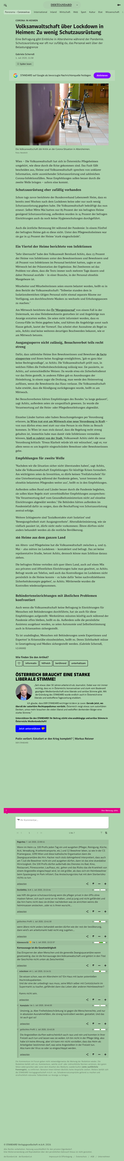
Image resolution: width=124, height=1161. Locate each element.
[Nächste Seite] (37, 833)
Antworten (22, 884)
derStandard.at (25, 1156)
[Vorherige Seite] (21, 833)
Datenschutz (81, 1156)
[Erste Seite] (17, 833)
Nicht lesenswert (99, 884)
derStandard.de (10, 1156)
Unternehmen (104, 1156)
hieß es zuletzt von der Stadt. (45, 438)
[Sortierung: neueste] (106, 833)
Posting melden (93, 884)
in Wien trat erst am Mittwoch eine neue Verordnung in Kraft (66, 421)
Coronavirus (24, 12)
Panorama (10, 12)
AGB (92, 1156)
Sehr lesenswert (105, 884)
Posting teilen (87, 884)
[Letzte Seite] (41, 833)
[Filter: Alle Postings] (101, 833)
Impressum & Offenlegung (60, 1156)
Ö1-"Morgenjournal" (63, 310)
